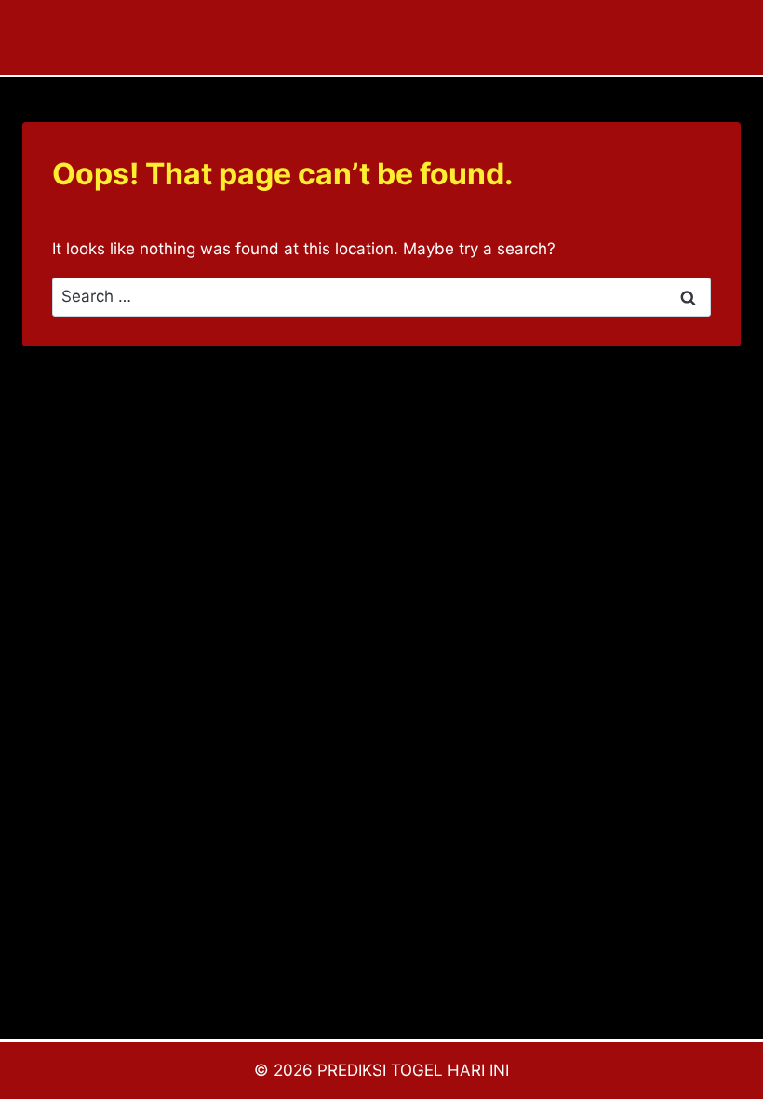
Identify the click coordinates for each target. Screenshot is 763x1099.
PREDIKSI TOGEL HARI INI (413, 1070)
